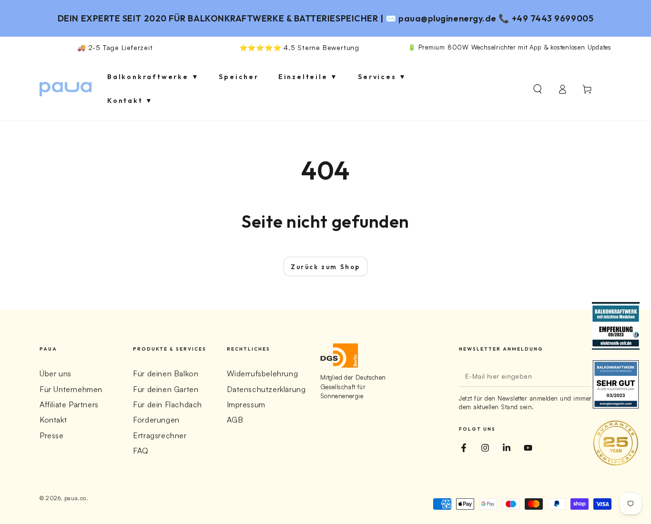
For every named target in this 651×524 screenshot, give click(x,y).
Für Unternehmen (71, 389)
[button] (537, 89)
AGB (235, 419)
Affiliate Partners (69, 404)
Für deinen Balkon (165, 373)
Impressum (246, 404)
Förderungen (156, 419)
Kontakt (53, 419)
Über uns (55, 373)
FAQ (141, 450)
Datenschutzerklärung (266, 389)
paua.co (75, 498)
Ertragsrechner (159, 435)
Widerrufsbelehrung (262, 373)
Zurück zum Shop (325, 267)
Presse (52, 435)
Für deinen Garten (165, 389)
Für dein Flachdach (167, 404)
